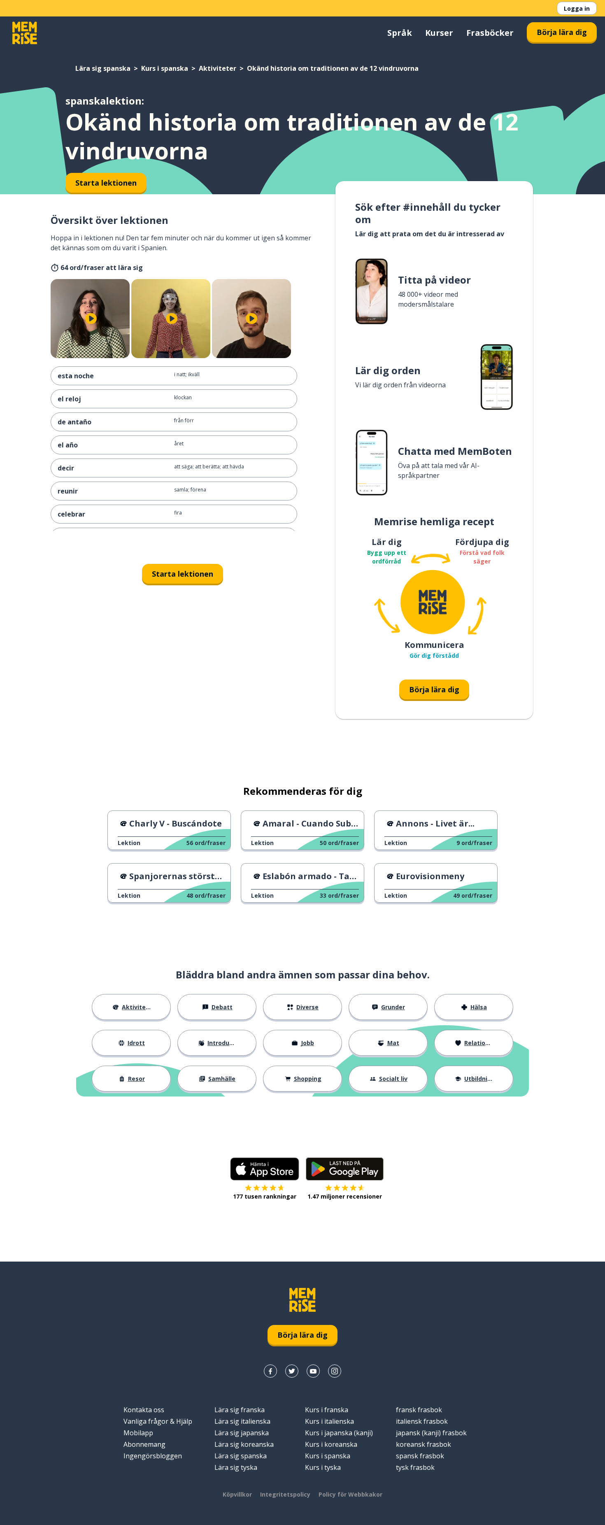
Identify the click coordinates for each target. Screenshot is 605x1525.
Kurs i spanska (164, 68)
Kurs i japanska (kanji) (339, 1432)
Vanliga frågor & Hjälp (157, 1421)
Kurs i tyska (323, 1467)
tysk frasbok (415, 1467)
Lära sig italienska (242, 1421)
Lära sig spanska (102, 68)
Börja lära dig (562, 32)
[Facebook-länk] (270, 1371)
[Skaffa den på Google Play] (345, 1168)
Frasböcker (490, 32)
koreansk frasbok (423, 1444)
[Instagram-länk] (334, 1371)
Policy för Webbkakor (350, 1494)
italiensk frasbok (422, 1421)
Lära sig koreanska (244, 1444)
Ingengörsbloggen (152, 1455)
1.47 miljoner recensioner (344, 1196)
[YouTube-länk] (313, 1371)
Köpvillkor (237, 1494)
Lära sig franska (239, 1409)
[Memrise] (24, 32)
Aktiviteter (217, 68)
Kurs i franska (326, 1409)
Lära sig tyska (235, 1467)
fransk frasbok (419, 1409)
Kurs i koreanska (331, 1444)
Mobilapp (138, 1432)
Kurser (439, 32)
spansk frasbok (420, 1455)
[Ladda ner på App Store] (264, 1168)
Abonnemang (144, 1444)
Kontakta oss (143, 1409)
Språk (399, 32)
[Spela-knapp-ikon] (91, 318)
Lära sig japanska (241, 1432)
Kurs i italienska (329, 1421)
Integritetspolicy (285, 1494)
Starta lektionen (182, 574)
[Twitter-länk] (291, 1371)
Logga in (577, 8)
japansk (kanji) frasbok (431, 1432)
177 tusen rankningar (264, 1196)
